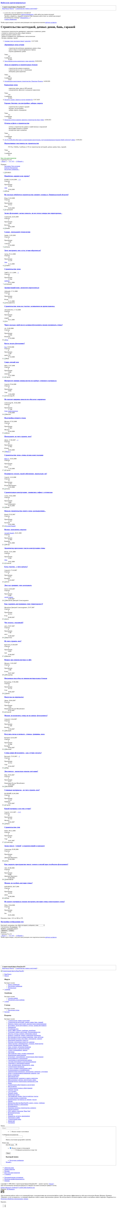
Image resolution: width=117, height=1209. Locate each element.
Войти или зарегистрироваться (13, 3)
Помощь (7, 1180)
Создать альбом (13, 998)
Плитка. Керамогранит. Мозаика (18, 1045)
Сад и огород (12, 1091)
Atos (5, 188)
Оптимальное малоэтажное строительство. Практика (20, 81)
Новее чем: (5, 1143)
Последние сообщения (15, 986)
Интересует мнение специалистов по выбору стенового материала (30, 381)
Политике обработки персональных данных (14, 1199)
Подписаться (12, 988)
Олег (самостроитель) (11, 411)
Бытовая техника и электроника (18, 1104)
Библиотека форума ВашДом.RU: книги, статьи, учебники (26, 1103)
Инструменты (12, 1086)
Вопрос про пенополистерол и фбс (18, 660)
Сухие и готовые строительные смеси (20, 1068)
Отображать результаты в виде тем (26, 1150)
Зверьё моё (11, 1121)
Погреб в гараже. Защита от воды (14, 99)
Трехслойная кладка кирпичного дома (16, 61)
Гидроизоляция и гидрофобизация (18, 1070)
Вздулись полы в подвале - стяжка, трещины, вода (24, 734)
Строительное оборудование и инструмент (21, 1085)
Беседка (10, 1114)
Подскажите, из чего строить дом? (18, 436)
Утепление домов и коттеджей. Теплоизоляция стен (24, 1032)
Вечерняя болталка (14, 1113)
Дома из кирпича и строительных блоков (20, 65)
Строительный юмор (14, 1119)
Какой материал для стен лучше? (17, 809)
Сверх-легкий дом (11, 362)
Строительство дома (12, 269)
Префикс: (4, 928)
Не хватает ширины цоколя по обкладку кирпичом (25, 399)
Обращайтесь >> (25, 17)
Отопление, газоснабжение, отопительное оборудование (25, 1057)
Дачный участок (13, 1089)
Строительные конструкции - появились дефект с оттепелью (28, 492)
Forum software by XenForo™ (18, 1187)
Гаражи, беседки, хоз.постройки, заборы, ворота (23, 103)
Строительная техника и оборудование (20, 1088)
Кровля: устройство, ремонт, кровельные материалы (24, 1035)
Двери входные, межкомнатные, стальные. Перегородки (25, 1043)
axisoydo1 (28, 41)
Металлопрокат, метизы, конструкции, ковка (22, 1080)
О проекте (7, 1174)
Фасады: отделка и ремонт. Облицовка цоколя (22, 1034)
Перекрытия (12, 1027)
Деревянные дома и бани (14, 45)
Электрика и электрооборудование (19, 1063)
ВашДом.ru (7, 974)
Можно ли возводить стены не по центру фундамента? (26, 716)
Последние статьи (13, 1010)
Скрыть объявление (10, 19)
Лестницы (11, 1052)
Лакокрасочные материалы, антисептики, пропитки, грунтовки (28, 1071)
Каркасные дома (11, 85)
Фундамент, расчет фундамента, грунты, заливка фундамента (27, 1025)
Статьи (6, 1001)
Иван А (6, 458)
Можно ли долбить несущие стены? (18, 883)
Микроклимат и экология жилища (18, 1048)
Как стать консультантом (8, 158)
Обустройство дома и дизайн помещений (21, 1053)
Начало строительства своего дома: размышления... (25, 511)
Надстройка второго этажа (15, 418)
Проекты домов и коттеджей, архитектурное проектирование (27, 1024)
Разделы (7, 1012)
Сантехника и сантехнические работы (20, 1060)
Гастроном (11, 1122)
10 (17, 161)
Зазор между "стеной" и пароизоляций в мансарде (24, 846)
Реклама (7, 1171)
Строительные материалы (16, 1066)
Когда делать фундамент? (14, 343)
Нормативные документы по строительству (21, 143)
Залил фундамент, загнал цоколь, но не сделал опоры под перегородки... (33, 213)
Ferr (5, 347)
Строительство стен (12, 827)
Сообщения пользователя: (10, 1134)
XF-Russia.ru (11, 1189)
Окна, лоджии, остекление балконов (19, 1047)
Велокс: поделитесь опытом (15, 530)
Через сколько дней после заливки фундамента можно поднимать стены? (33, 325)
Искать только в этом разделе (20, 1148)
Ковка (10, 1083)
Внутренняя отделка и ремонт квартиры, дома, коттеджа (25, 1037)
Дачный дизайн (13, 1093)
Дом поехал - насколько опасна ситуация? (21, 771)
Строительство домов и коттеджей (19, 1020)
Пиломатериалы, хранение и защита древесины (23, 1078)
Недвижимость (12, 1106)
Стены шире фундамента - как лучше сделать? (23, 753)
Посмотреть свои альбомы (16, 1000)
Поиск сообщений (13, 984)
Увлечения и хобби (14, 1117)
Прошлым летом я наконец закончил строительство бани (22, 120)
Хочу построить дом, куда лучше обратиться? (22, 250)
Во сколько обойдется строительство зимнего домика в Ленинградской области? (36, 195)
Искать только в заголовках (20, 1131)
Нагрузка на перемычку (14, 697)
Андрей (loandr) (9, 533)
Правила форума (9, 1169)
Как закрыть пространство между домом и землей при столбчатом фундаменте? (36, 864)
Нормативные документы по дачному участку (22, 1099)
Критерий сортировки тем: (9, 925)
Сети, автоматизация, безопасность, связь (21, 1065)
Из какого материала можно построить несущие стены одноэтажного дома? (34, 902)
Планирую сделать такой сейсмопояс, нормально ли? (25, 474)
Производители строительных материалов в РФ (23, 1081)
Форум (6, 976)
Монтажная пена (13, 1076)
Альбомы (7, 989)
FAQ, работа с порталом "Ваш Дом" (19, 1111)
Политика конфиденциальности (14, 1179)
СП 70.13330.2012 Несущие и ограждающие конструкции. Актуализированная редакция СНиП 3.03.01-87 (37, 140)
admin (73, 140)
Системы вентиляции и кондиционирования (22, 1061)
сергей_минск (8, 597)
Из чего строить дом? (12, 641)
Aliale (42, 120)
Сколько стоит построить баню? (14, 41)
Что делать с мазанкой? (13, 623)
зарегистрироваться (27, 14)
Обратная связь (9, 1167)
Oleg (5, 560)
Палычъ (40, 81)
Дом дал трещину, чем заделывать (18, 585)
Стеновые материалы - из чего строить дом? (22, 790)
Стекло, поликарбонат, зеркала (17, 1050)
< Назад (3, 161)
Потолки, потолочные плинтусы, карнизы (21, 1042)
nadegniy (7, 281)
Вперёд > (21, 161)
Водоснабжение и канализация (17, 1058)
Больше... (9, 1162)
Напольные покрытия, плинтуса (18, 1040)
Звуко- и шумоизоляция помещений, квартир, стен (24, 1073)
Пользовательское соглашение (13, 1177)
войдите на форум (50, 22)
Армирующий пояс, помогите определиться (21, 288)
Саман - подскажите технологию (17, 232)
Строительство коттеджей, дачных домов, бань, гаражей (25, 1022)
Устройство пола (13, 1029)
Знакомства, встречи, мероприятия (19, 1116)
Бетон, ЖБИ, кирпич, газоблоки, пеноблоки (22, 1030)
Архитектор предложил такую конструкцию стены (24, 548)
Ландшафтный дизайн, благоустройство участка (23, 1096)
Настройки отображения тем (12, 922)
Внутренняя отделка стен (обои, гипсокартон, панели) (25, 1038)
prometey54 (29, 99)
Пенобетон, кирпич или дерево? (17, 176)
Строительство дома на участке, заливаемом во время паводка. (29, 306)
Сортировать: (5, 927)
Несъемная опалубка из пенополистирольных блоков (25, 678)
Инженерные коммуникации (17, 1055)
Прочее (10, 1101)
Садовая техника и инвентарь (17, 1098)
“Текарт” (51, 1184)
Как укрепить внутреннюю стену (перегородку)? (23, 604)
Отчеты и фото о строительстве (16, 123)
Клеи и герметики (13, 1075)
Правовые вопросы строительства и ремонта (22, 1108)
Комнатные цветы (13, 1094)
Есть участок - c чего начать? (16, 567)
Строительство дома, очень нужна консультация (23, 455)
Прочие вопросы (13, 1109)
